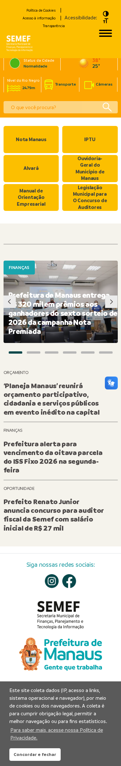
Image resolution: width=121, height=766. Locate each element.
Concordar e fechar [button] (35, 754)
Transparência (54, 26)
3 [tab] (51, 352)
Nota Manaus (31, 139)
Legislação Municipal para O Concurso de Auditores (90, 197)
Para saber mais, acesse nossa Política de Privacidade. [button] (56, 734)
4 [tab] (69, 352)
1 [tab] (15, 352)
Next (111, 301)
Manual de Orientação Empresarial (31, 197)
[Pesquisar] (107, 107)
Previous (10, 301)
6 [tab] (106, 352)
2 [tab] (33, 352)
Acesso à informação (39, 18)
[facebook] (69, 581)
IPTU (89, 139)
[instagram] (52, 581)
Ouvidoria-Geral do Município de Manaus (90, 168)
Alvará (31, 168)
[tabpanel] (61, 302)
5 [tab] (88, 352)
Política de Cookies (40, 10)
